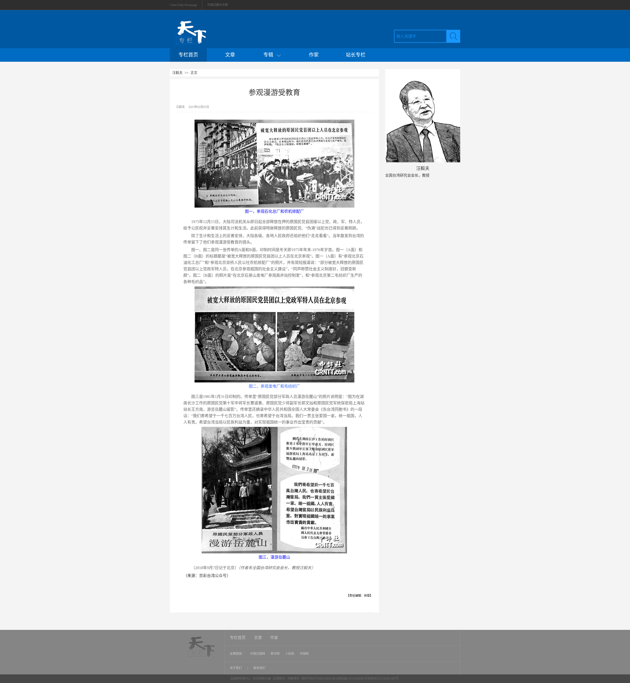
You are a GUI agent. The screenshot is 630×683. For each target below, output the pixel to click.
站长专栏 (355, 55)
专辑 (270, 55)
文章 (230, 55)
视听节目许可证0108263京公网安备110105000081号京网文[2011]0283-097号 (350, 678)
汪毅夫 (177, 73)
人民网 (289, 653)
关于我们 (236, 668)
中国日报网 (257, 653)
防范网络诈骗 (262, 678)
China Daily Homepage (183, 5)
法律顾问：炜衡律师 (286, 678)
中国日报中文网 (217, 5)
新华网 (275, 653)
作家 (314, 55)
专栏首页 (188, 55)
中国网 (304, 653)
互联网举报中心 (240, 678)
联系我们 (259, 668)
